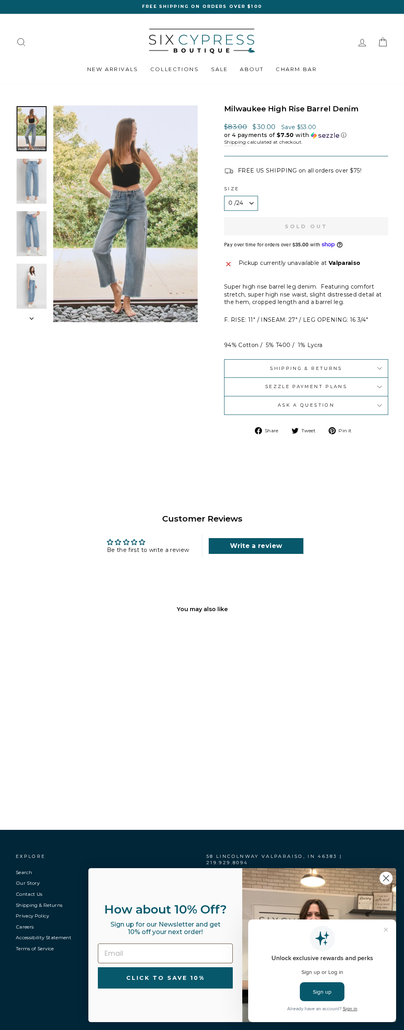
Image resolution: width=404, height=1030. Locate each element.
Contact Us (29, 894)
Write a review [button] (256, 546)
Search (24, 872)
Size (231, 188)
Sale (219, 69)
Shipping (235, 142)
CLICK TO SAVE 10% (165, 977)
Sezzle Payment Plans (306, 386)
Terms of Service (35, 948)
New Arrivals (112, 69)
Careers (25, 927)
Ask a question (306, 405)
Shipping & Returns (306, 368)
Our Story (27, 883)
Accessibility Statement (43, 937)
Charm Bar (296, 69)
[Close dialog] (386, 878)
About (252, 69)
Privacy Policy (32, 916)
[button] (306, 135)
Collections (174, 69)
